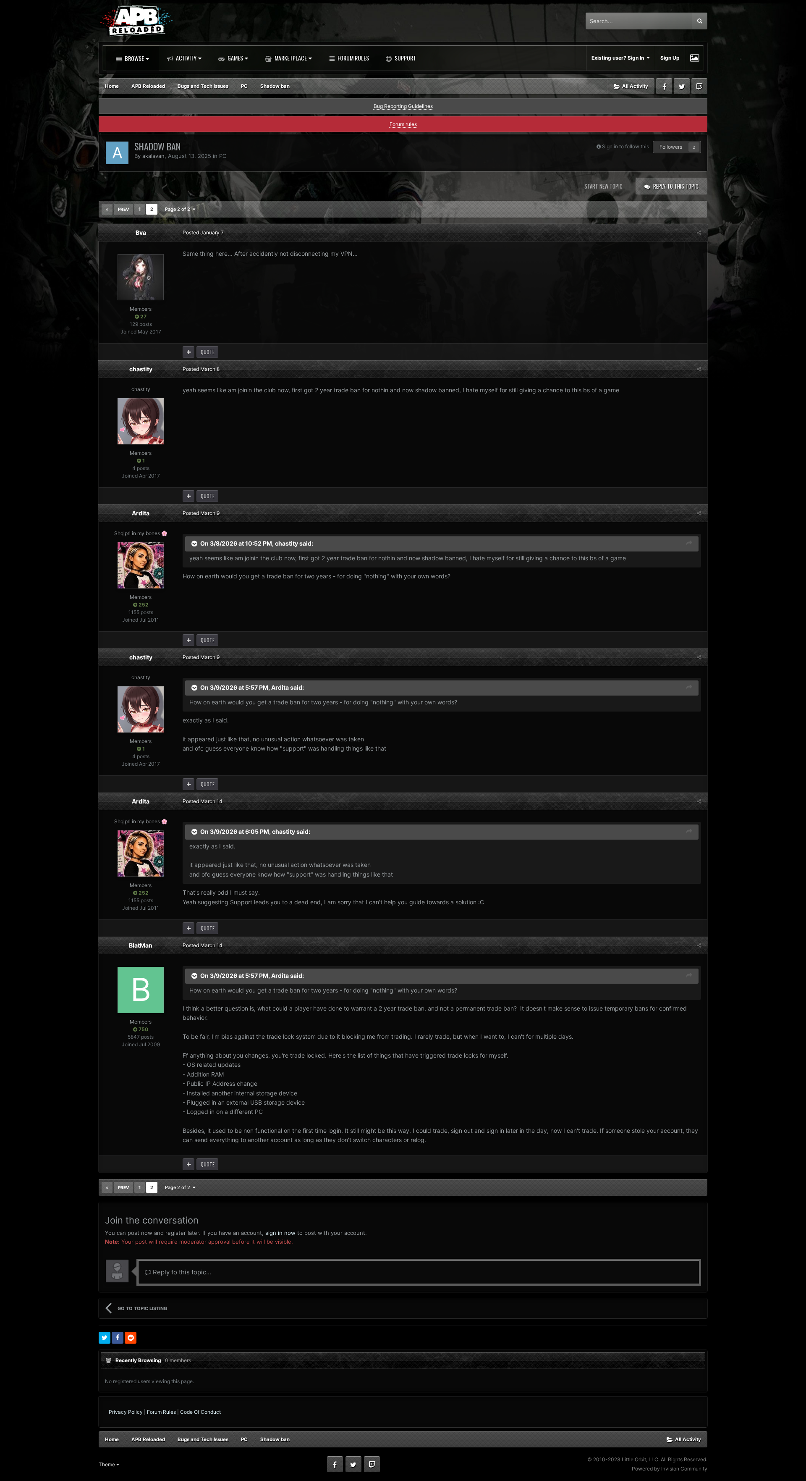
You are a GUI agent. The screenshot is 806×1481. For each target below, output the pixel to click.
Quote (208, 351)
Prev (123, 209)
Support (404, 57)
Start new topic (603, 186)
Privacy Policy (126, 1412)
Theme (107, 1464)
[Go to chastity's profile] (141, 421)
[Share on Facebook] (117, 1338)
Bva (141, 232)
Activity (185, 57)
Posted (203, 232)
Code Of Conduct (200, 1412)
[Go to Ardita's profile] (141, 565)
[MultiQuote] (188, 352)
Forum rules (403, 124)
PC (222, 155)
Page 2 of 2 (179, 209)
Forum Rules (352, 57)
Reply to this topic (676, 186)
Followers (670, 147)
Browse (133, 58)
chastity (140, 369)
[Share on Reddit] (130, 1338)
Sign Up (670, 58)
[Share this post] (699, 232)
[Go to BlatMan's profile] (141, 990)
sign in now (280, 1232)
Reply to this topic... (181, 1272)
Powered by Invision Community (669, 1468)
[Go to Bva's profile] (141, 277)
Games (234, 57)
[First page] (107, 209)
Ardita (140, 513)
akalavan (153, 155)
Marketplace (290, 57)
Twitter (682, 86)
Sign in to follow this (625, 146)
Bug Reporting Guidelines (403, 106)
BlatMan (140, 945)
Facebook (664, 86)
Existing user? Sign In (618, 58)
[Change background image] (694, 58)
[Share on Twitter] (104, 1338)
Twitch (699, 86)
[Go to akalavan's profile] (117, 153)
